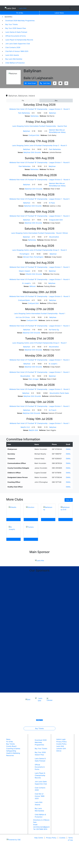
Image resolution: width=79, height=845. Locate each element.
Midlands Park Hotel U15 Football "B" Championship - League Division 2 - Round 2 (39, 389)
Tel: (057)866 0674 (40, 829)
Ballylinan (52, 113)
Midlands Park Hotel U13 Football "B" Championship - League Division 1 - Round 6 (39, 162)
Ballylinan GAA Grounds (32, 152)
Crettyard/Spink (24, 300)
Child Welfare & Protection (15, 63)
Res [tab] (56, 100)
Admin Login (61, 739)
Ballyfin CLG (25, 427)
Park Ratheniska (24, 113)
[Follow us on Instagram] (42, 720)
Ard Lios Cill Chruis (23, 317)
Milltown (32, 286)
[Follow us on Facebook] (39, 720)
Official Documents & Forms (15, 36)
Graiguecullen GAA (56, 220)
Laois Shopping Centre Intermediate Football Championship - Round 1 (39, 313)
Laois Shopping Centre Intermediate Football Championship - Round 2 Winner (39, 233)
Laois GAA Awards (12, 55)
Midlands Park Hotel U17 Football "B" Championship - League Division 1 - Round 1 (39, 423)
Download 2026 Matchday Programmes (20, 21)
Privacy (51, 838)
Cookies (62, 838)
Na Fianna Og (54, 330)
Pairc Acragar (34, 379)
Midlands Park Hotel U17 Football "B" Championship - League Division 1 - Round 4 (39, 216)
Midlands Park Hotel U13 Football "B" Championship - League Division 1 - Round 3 (39, 326)
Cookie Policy (61, 744)
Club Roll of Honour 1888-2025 (16, 51)
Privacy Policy (61, 742)
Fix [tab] (23, 100)
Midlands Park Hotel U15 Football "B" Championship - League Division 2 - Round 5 (39, 109)
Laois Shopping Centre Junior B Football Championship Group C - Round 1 (39, 343)
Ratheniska (35, 116)
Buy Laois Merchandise (13, 59)
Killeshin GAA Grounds (34, 274)
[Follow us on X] (41, 720)
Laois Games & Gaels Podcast (16, 32)
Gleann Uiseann (24, 271)
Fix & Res (19, 13)
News (59, 13)
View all (68, 500)
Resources (10, 755)
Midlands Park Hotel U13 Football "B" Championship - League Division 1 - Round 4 (39, 279)
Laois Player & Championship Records (19, 40)
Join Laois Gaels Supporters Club (17, 44)
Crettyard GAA (34, 135)
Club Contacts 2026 (12, 47)
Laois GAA (22, 8)
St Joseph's (26, 283)
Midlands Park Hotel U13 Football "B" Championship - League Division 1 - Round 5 (39, 199)
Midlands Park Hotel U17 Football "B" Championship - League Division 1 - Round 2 (39, 360)
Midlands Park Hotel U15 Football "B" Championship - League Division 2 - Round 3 (39, 296)
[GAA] (28, 699)
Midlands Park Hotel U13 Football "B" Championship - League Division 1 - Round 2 (39, 372)
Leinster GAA (61, 748)
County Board (11, 746)
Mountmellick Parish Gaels (59, 393)
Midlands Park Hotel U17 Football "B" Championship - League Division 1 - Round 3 (39, 267)
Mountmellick (54, 237)
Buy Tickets (39, 728)
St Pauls (52, 203)
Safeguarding (11, 751)
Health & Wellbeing (13, 753)
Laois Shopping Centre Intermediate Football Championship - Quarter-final (39, 126)
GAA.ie (58, 751)
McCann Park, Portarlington (33, 257)
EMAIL (68, 449)
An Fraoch (52, 410)
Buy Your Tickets (11, 24)
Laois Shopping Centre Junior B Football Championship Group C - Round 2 (39, 250)
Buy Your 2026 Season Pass (15, 28)
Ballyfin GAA (33, 430)
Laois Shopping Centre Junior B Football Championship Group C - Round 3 (39, 145)
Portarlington (24, 254)
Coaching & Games (13, 748)
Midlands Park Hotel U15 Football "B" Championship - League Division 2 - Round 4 (39, 180)
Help (38, 838)
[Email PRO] (38, 720)
